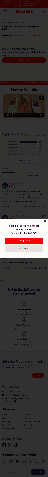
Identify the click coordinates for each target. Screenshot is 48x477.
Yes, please (24, 240)
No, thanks (24, 248)
